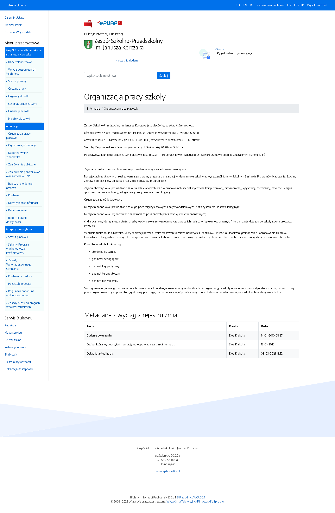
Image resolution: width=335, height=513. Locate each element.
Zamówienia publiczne (22, 164)
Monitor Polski (13, 25)
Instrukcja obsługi (15, 347)
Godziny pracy (17, 88)
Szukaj (163, 76)
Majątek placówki (19, 118)
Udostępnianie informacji (23, 202)
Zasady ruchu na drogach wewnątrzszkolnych (23, 305)
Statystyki (11, 354)
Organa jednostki (18, 96)
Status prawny (17, 81)
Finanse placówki (18, 111)
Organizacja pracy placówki (18, 135)
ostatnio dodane (128, 60)
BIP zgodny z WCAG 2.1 (191, 497)
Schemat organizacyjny (22, 103)
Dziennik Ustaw (14, 17)
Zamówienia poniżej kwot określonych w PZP (23, 174)
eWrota (219, 49)
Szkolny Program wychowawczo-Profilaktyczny (17, 248)
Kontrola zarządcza (20, 276)
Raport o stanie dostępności (16, 220)
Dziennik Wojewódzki (18, 32)
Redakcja (10, 325)
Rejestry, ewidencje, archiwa (19, 185)
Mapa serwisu (13, 332)
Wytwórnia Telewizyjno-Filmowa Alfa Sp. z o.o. (195, 501)
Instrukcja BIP (295, 5)
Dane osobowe (17, 210)
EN (245, 5)
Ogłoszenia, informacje (22, 145)
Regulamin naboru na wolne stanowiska (20, 293)
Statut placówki (18, 237)
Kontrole (13, 195)
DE (252, 5)
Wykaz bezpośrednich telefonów (20, 71)
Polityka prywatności (18, 361)
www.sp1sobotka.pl (167, 471)
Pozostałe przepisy (20, 283)
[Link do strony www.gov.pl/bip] (90, 22)
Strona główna (17, 5)
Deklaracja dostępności (19, 369)
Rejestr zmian (13, 340)
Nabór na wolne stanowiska (17, 155)
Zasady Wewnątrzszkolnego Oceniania (18, 264)
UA (238, 5)
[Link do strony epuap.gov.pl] (109, 22)
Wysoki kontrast (317, 5)
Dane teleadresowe (20, 62)
